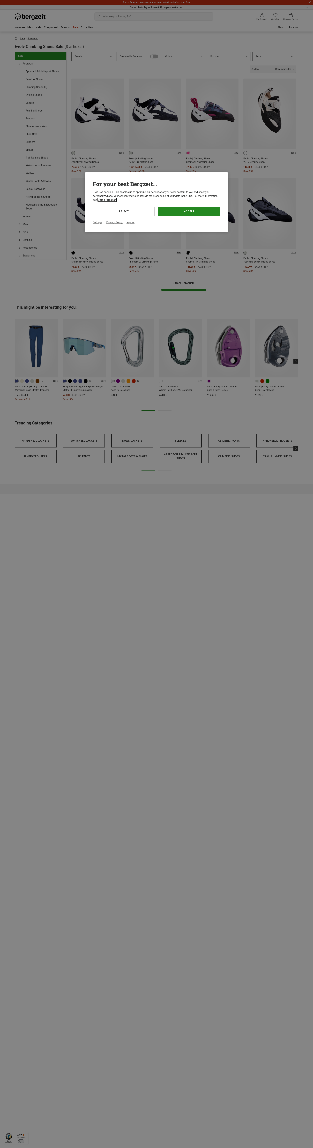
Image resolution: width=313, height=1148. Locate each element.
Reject (124, 211)
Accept (189, 211)
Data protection (107, 199)
